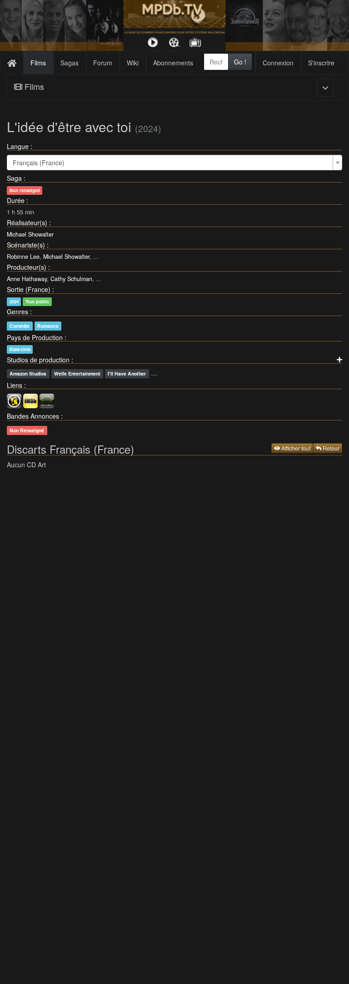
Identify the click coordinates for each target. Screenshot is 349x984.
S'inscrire (321, 62)
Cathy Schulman (71, 279)
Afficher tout (295, 448)
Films (38, 62)
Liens (14, 385)
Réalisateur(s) (27, 222)
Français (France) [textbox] (39, 162)
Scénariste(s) (26, 244)
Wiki (133, 62)
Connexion (278, 62)
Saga (14, 178)
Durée (16, 200)
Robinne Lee (23, 256)
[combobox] (216, 61)
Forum (102, 62)
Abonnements (173, 62)
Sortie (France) (28, 289)
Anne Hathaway (27, 279)
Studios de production (38, 359)
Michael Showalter (30, 234)
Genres (17, 311)
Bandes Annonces (33, 415)
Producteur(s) (26, 267)
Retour (330, 448)
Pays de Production (35, 337)
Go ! (240, 61)
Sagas (69, 62)
